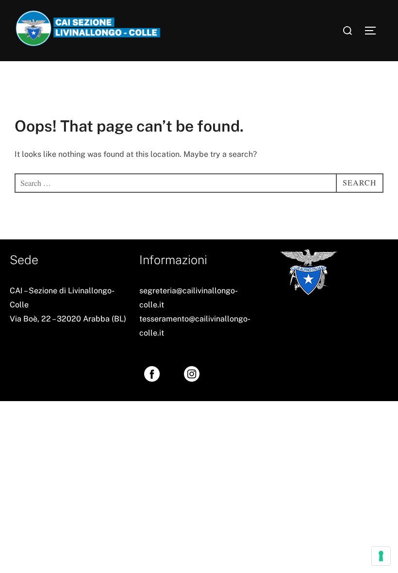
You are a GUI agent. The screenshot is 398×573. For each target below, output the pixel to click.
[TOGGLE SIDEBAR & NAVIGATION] (373, 30)
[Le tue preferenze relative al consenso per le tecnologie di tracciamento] (381, 556)
